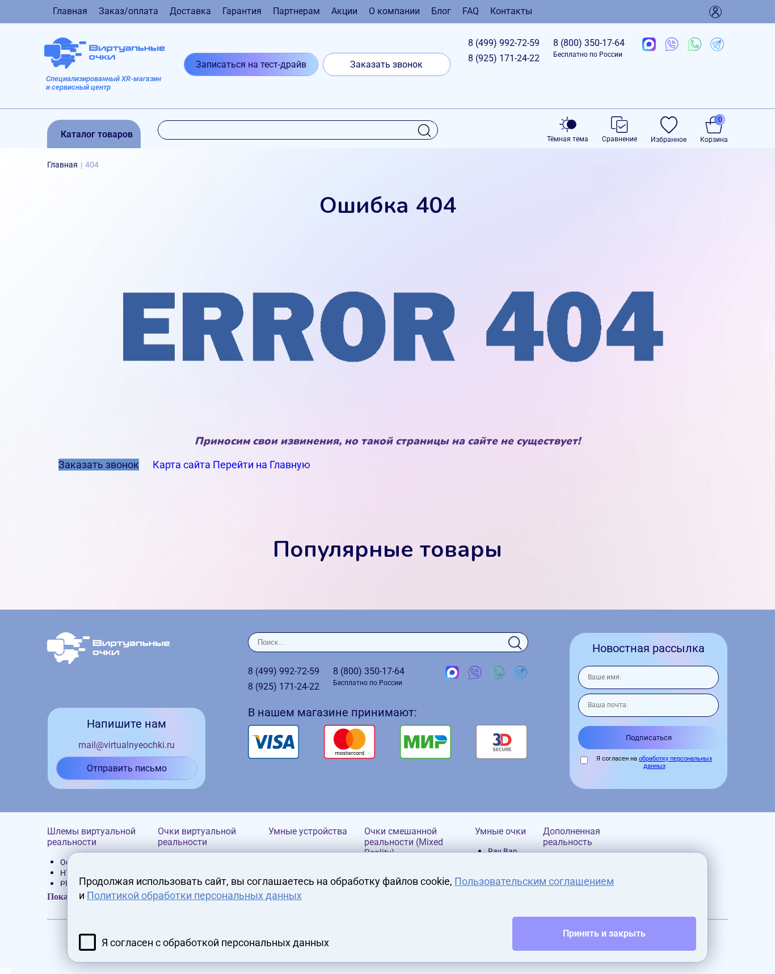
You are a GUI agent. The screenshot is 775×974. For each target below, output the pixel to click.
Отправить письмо (127, 768)
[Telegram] (717, 44)
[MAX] (649, 44)
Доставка (190, 11)
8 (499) (504, 42)
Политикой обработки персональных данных (194, 895)
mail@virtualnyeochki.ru (126, 745)
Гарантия (242, 11)
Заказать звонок (386, 64)
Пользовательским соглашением (534, 881)
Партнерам (296, 11)
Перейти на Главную (261, 465)
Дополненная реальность (571, 836)
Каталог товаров (97, 134)
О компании (394, 11)
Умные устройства (307, 831)
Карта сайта (181, 465)
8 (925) (504, 58)
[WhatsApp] (694, 44)
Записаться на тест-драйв (251, 64)
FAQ (470, 11)
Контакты (511, 11)
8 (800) (589, 47)
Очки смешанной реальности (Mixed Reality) (403, 842)
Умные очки (500, 831)
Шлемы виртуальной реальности (91, 836)
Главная (70, 11)
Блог (441, 11)
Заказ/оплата (128, 11)
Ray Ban (502, 851)
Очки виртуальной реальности (197, 836)
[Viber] (672, 44)
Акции (344, 11)
